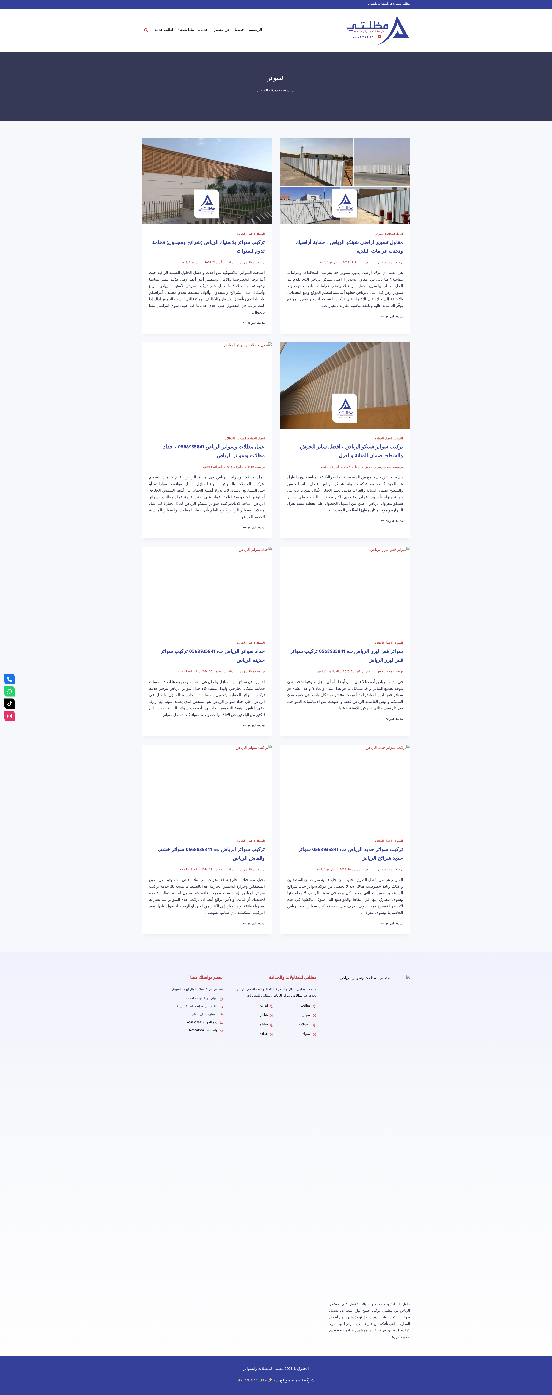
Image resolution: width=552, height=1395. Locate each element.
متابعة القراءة (392, 316)
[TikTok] (9, 704)
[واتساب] (9, 691)
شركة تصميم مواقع (297, 1381)
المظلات (230, 439)
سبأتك (273, 1381)
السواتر (379, 234)
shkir (251, 467)
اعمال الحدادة (394, 234)
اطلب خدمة (163, 30)
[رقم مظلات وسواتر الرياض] (9, 679)
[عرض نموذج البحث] (146, 30)
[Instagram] (9, 716)
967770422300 (251, 1381)
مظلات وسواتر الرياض (378, 262)
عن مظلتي (221, 30)
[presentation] (345, 181)
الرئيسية (255, 30)
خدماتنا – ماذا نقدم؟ (193, 30)
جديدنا (239, 30)
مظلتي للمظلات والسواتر (263, 1369)
